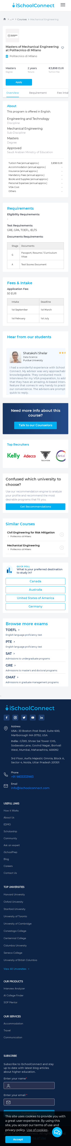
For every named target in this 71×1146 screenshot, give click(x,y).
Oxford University (13, 902)
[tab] (12, 92)
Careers (8, 866)
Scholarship (10, 831)
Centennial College (15, 938)
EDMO (7, 824)
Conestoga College (15, 931)
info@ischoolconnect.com (30, 788)
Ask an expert (12, 845)
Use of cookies (37, 1130)
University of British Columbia (20, 960)
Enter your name (15, 1078)
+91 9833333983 (22, 776)
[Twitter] (24, 717)
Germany (35, 606)
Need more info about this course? (35, 412)
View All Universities (15, 969)
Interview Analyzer (14, 988)
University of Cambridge (17, 923)
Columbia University (15, 945)
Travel (7, 1030)
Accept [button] (18, 1139)
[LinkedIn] (41, 717)
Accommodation (13, 1023)
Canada (35, 581)
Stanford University (14, 909)
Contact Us (10, 873)
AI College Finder (13, 995)
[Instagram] (15, 717)
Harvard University (14, 894)
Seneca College (13, 953)
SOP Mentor (10, 1002)
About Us (9, 817)
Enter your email (15, 1095)
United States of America (35, 598)
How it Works (11, 810)
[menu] (63, 5)
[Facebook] (6, 717)
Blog (6, 859)
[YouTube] (33, 717)
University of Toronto (15, 916)
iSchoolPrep (10, 852)
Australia (35, 589)
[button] (57, 1132)
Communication (13, 1037)
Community (10, 838)
